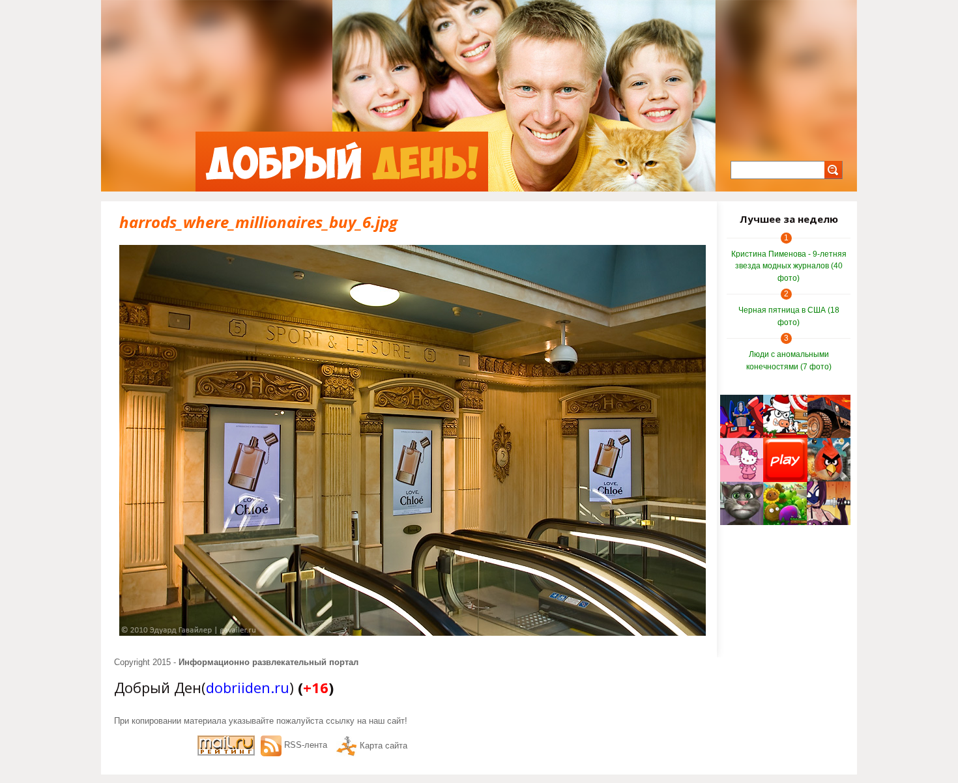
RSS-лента (305, 745)
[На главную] (342, 162)
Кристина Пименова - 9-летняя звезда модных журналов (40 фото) (789, 266)
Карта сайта (383, 745)
